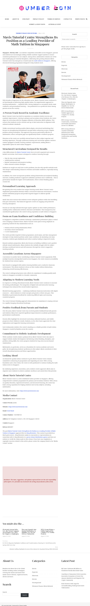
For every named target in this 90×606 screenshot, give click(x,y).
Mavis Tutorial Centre (24, 152)
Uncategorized (65, 76)
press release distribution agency (37, 437)
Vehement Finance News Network (26, 33)
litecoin (63, 72)
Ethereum (64, 69)
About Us (15, 19)
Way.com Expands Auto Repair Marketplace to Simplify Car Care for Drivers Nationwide (29, 532)
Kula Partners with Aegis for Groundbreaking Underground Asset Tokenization (72, 585)
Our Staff (26, 19)
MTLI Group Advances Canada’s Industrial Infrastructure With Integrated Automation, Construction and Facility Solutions (69, 133)
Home (7, 19)
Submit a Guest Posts (37, 24)
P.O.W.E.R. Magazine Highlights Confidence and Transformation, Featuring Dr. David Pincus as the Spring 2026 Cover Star (29, 544)
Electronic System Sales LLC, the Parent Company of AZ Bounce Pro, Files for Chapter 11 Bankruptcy (11, 532)
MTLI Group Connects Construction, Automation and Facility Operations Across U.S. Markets (69, 122)
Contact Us (68, 19)
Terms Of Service (53, 19)
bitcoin (63, 62)
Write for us (80, 19)
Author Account (54, 24)
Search (5, 592)
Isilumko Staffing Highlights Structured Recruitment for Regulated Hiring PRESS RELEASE (33, 549)
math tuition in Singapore (42, 61)
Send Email (10, 411)
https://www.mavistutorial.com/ (29, 391)
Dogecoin (64, 65)
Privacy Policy (38, 19)
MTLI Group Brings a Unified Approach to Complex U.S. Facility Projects (47, 532)
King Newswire (31, 433)
